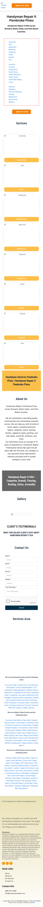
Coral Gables (20, 723)
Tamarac (35, 705)
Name (7, 556)
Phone (8, 571)
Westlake (34, 786)
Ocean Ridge (30, 776)
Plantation (13, 703)
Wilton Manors (28, 708)
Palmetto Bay (33, 738)
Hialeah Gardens (11, 728)
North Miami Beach (11, 738)
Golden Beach (27, 725)
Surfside (8, 743)
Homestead (23, 728)
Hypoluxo (34, 765)
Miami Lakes (21, 733)
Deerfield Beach (27, 687)
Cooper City (22, 685)
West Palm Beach (21, 788)
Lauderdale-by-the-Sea (21, 693)
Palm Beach (17, 778)
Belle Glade (17, 758)
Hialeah (36, 725)
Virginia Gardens (27, 743)
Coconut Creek (11, 685)
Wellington (26, 786)
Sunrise (27, 705)
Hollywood (8, 693)
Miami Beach (32, 730)
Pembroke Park (23, 700)
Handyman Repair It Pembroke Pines (21, 18)
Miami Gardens (10, 733)
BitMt (33, 902)
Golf (22, 763)
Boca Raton (26, 758)
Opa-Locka (23, 738)
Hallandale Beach (19, 690)
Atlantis (9, 758)
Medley (18, 730)
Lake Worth (28, 771)
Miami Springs (9, 735)
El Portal (8, 725)
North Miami (33, 735)
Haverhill (14, 765)
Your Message (10, 587)
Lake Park (18, 771)
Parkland (13, 700)
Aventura (9, 720)
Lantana (36, 771)
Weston (19, 708)
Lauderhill (13, 695)
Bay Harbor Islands (30, 720)
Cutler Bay (30, 723)
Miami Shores (32, 733)
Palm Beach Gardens (29, 778)
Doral (37, 723)
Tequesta (17, 786)
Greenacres (29, 763)
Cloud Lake (27, 760)
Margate (8, 698)
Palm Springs (26, 781)
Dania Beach (10, 687)
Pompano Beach (24, 703)
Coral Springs (32, 685)
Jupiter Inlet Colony (27, 768)
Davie (18, 687)
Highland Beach (23, 765)
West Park (11, 708)
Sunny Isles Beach (30, 740)
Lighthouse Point (33, 695)
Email (7, 563)
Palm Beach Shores (13, 781)
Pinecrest (9, 740)
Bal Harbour (18, 720)
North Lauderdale (25, 698)
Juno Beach (8, 768)
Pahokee (8, 778)
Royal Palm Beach (17, 783)
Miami (24, 730)
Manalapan (26, 773)
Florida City (17, 725)
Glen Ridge (15, 763)
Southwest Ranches (17, 705)
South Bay (28, 783)
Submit (21, 608)
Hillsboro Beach (32, 690)
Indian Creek (32, 728)
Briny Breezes (17, 760)
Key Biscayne (10, 730)
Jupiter (16, 768)
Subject (7, 579)
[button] (39, 5)
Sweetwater (16, 743)
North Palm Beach (18, 776)
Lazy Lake (21, 695)
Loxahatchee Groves (13, 773)
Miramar (15, 698)
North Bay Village (22, 735)
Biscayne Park (10, 723)
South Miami (17, 740)
